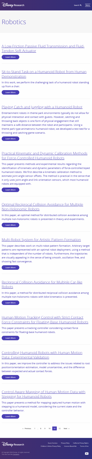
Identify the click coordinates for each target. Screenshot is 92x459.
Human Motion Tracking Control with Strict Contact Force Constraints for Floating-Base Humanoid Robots (45, 319)
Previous (28, 428)
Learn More (10, 57)
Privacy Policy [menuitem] (65, 443)
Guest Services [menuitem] (52, 443)
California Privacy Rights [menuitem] (81, 443)
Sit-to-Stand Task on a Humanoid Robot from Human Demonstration (44, 74)
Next (67, 428)
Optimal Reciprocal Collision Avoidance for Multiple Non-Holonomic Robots (42, 206)
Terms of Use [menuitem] (84, 446)
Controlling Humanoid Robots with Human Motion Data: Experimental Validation (42, 355)
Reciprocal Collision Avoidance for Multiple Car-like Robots (42, 284)
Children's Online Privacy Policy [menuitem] (51, 446)
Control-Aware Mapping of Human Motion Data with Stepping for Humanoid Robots (43, 394)
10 (49, 428)
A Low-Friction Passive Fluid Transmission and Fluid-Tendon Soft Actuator (43, 48)
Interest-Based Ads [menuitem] (70, 446)
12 (59, 428)
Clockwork (16, 454)
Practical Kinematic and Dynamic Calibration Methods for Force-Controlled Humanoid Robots (44, 155)
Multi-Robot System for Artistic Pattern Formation (41, 239)
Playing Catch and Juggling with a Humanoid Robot (42, 106)
